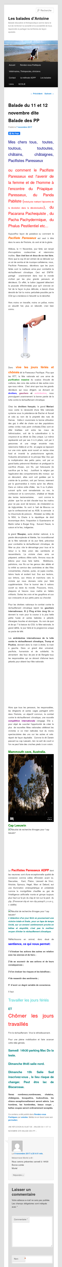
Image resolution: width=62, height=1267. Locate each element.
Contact (12, 77)
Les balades (45, 77)
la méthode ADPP (28, 77)
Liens (11, 84)
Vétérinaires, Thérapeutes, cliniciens (24, 71)
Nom (19, 1258)
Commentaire (21, 1219)
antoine (24, 1117)
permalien (12, 1120)
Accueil (12, 65)
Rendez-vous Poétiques (30, 65)
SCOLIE (21, 84)
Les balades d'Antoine (28, 18)
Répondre (18, 1174)
